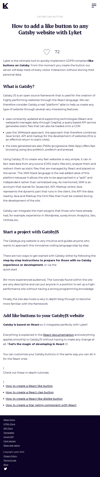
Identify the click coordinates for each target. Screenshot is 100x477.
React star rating (12, 445)
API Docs (8, 428)
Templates (9, 432)
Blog (6, 464)
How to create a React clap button (30, 392)
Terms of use (10, 460)
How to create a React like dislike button (34, 398)
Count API (9, 437)
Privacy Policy (10, 456)
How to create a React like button (29, 386)
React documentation (58, 334)
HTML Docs (9, 424)
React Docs (9, 420)
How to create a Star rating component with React (41, 405)
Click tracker (10, 441)
